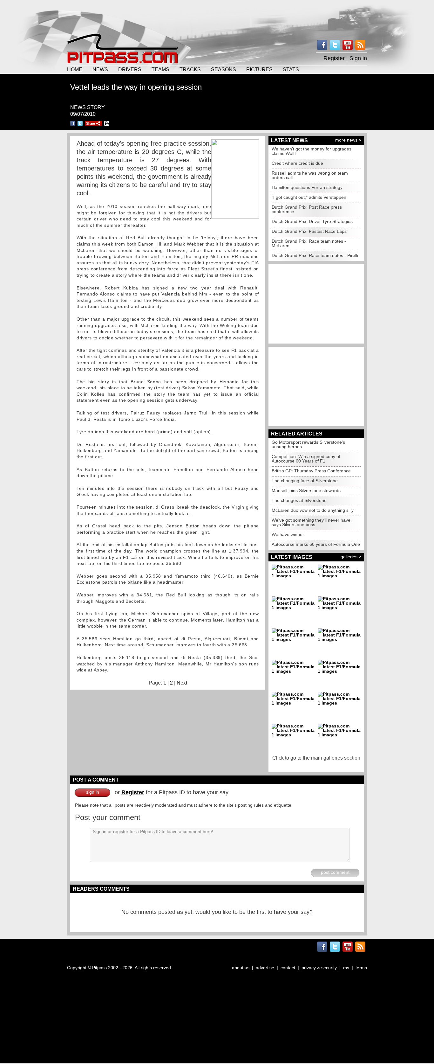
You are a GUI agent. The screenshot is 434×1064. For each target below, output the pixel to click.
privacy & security (319, 967)
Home (74, 69)
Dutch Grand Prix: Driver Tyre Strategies (312, 221)
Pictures (259, 69)
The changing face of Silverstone (305, 480)
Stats (291, 69)
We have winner (288, 534)
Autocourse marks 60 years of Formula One (316, 544)
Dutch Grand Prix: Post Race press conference (307, 209)
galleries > (351, 556)
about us (240, 967)
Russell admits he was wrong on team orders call (310, 175)
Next (182, 682)
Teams (160, 69)
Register (334, 58)
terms (361, 967)
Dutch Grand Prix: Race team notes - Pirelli (315, 255)
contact (288, 967)
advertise (265, 967)
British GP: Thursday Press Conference (311, 470)
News (100, 69)
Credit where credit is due (297, 163)
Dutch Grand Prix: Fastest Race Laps (309, 231)
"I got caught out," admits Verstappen (309, 197)
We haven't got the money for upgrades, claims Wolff (312, 151)
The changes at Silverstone (299, 500)
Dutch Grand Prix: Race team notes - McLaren (309, 243)
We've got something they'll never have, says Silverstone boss (312, 522)
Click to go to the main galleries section (316, 758)
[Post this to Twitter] (80, 123)
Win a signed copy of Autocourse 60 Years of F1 (306, 458)
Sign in (358, 58)
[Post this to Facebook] (72, 123)
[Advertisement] (217, 16)
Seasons (223, 69)
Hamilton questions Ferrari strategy (307, 187)
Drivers (129, 69)
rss (346, 967)
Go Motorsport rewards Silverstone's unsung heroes (308, 444)
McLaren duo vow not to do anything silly (313, 510)
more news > (348, 140)
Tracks (190, 69)
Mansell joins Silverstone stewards (306, 490)
